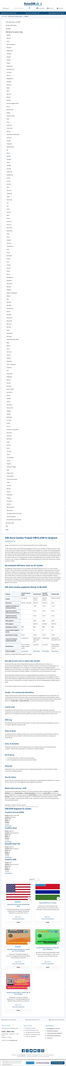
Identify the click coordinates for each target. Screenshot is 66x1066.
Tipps (11, 541)
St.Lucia (9, 426)
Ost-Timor (9, 352)
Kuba (8, 249)
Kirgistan (9, 240)
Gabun (8, 153)
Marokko (9, 302)
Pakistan (9, 358)
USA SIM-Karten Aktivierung (53, 1035)
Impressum (49, 1038)
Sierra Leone (10, 408)
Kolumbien (9, 256)
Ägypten (9, 35)
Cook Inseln (9, 128)
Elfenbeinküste (10, 147)
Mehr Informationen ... (7, 1064)
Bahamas (9, 85)
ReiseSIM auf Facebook (52, 1031)
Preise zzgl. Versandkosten (18, 918)
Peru (8, 370)
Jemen (8, 218)
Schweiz (9, 398)
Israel (8, 209)
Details (18, 922)
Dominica (9, 138)
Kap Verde (9, 228)
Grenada (9, 169)
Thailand (9, 464)
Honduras (9, 190)
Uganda (9, 488)
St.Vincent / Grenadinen (13, 429)
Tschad (8, 461)
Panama (9, 355)
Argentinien (9, 66)
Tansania (9, 451)
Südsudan (9, 436)
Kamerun (9, 224)
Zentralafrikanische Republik (14, 520)
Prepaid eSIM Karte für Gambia (47, 903)
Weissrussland (10, 507)
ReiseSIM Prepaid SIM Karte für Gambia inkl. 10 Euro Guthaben (18, 950)
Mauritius (9, 305)
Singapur (9, 411)
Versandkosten (22, 1055)
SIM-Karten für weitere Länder (14, 32)
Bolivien (9, 97)
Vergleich (7, 541)
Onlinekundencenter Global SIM (54, 1033)
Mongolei (9, 315)
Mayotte (9, 287)
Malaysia (9, 290)
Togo (8, 470)
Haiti (8, 187)
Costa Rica (9, 125)
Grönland (9, 184)
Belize (8, 88)
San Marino (9, 392)
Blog (7, 530)
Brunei (8, 106)
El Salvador (9, 144)
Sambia (8, 395)
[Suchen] (29, 8)
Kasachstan (10, 231)
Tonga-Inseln (10, 473)
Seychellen (9, 405)
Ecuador (9, 141)
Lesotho (9, 265)
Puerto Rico (9, 374)
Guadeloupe (10, 175)
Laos (8, 262)
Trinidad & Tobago (11, 467)
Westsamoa (10, 510)
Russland (9, 386)
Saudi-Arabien (10, 389)
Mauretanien (10, 308)
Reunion (9, 380)
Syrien (8, 448)
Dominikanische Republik (13, 134)
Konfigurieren (30, 1063)
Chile (8, 119)
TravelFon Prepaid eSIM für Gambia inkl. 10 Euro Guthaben (18, 993)
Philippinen (9, 377)
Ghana (8, 162)
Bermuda (9, 94)
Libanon (9, 268)
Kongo (8, 252)
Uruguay (9, 498)
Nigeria (8, 346)
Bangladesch (10, 78)
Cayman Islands (11, 116)
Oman (8, 349)
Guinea (8, 178)
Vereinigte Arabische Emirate (14, 513)
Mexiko (8, 311)
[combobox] (20, 8)
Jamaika (9, 212)
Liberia (8, 271)
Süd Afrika (9, 439)
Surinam (9, 445)
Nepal (8, 330)
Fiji (7, 150)
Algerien (9, 38)
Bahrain (9, 75)
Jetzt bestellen (24, 651)
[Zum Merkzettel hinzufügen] (29, 898)
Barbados (9, 82)
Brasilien (9, 100)
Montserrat (9, 318)
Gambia (9, 156)
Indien (8, 197)
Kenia (8, 237)
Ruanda (9, 383)
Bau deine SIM (10, 523)
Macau (8, 274)
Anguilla (9, 57)
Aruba (8, 41)
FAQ (7, 526)
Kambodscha (10, 246)
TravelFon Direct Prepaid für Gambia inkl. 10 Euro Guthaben (47, 948)
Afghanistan (10, 51)
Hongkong (9, 193)
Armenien (9, 54)
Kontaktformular (13, 1040)
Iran (8, 206)
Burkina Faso (10, 110)
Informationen (50, 1026)
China (8, 122)
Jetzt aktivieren (55, 651)
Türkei (8, 482)
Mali (8, 299)
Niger (8, 343)
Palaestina (9, 361)
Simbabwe (9, 417)
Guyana (8, 181)
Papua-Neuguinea (11, 364)
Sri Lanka (9, 420)
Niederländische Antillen (13, 339)
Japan (8, 215)
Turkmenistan (10, 476)
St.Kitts (8, 423)
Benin (8, 91)
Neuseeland (10, 333)
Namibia (9, 327)
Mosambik (9, 321)
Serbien (8, 402)
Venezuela (9, 501)
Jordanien (9, 221)
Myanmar (9, 324)
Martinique (9, 283)
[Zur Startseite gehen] (33, 4)
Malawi (8, 296)
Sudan (8, 442)
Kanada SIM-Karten (11, 25)
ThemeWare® (46, 1056)
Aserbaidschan (10, 69)
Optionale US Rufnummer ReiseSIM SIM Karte (18, 905)
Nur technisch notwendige (42, 1063)
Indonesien (9, 200)
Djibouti (8, 131)
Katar (8, 234)
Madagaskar (10, 277)
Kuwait (8, 259)
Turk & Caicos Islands (12, 479)
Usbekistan (9, 495)
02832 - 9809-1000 (8, 1031)
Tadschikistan (10, 457)
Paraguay (9, 367)
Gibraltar (9, 165)
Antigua (9, 60)
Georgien (9, 159)
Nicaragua (9, 336)
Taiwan (8, 454)
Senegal (9, 414)
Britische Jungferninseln (13, 103)
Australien (9, 72)
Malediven (9, 280)
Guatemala (9, 172)
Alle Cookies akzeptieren (58, 1063)
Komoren (9, 243)
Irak (8, 203)
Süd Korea (9, 433)
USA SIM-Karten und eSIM (13, 22)
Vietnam (9, 504)
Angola (8, 63)
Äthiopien (9, 47)
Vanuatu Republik (11, 516)
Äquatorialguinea (11, 44)
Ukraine (9, 492)
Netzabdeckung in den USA (53, 1028)
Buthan (8, 113)
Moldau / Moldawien (12, 293)
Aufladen (8, 29)
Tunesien (9, 485)
